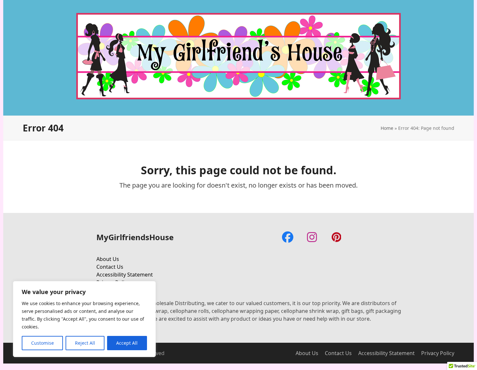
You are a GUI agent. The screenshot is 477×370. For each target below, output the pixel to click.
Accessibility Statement (124, 274)
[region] (84, 319)
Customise (42, 343)
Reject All (85, 343)
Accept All (127, 343)
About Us (107, 259)
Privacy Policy (437, 353)
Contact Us (109, 266)
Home (387, 128)
